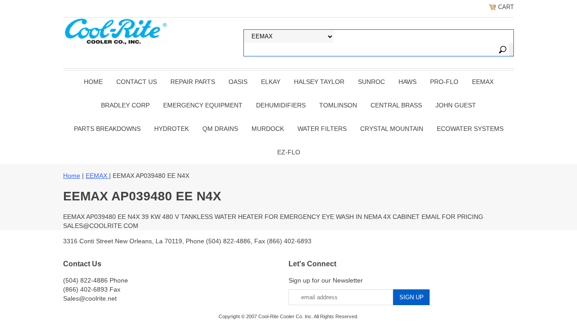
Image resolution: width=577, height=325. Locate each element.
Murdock (268, 128)
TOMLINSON (338, 105)
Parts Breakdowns (107, 128)
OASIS (238, 81)
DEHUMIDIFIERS (281, 105)
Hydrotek (171, 128)
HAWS (407, 81)
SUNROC (371, 81)
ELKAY (270, 81)
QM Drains (220, 128)
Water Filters (322, 128)
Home (93, 81)
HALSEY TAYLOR (319, 81)
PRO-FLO (444, 81)
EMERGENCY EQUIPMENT (203, 105)
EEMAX (483, 81)
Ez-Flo (288, 152)
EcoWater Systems (470, 128)
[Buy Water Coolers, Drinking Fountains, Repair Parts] (116, 30)
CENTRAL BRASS (396, 105)
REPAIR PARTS (192, 81)
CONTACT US (136, 81)
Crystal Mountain (391, 128)
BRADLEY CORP (125, 105)
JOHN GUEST (455, 105)
